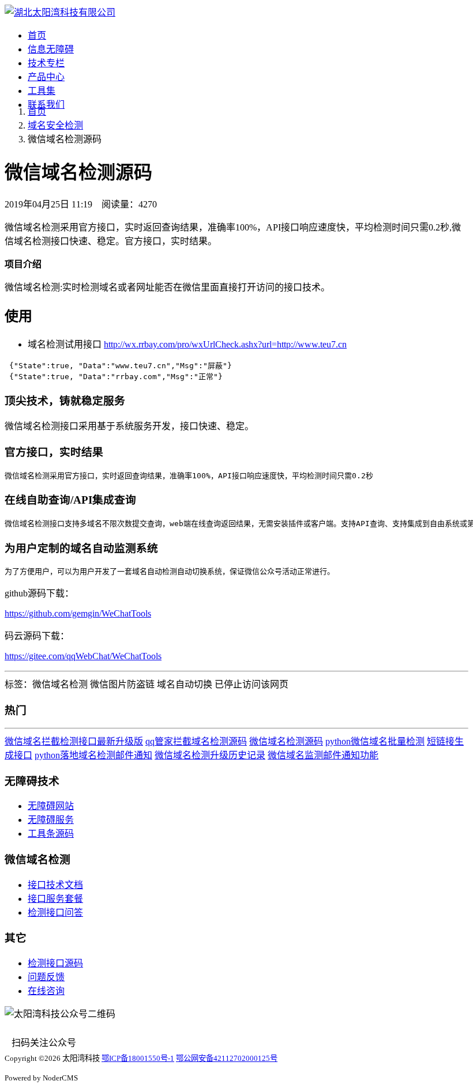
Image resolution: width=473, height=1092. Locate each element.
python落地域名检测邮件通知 (93, 755)
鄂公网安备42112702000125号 (226, 1058)
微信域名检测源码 (286, 741)
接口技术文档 (55, 885)
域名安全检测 (55, 125)
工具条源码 (51, 833)
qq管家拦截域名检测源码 (196, 741)
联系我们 (46, 104)
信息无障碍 (51, 49)
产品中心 (46, 77)
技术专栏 (46, 63)
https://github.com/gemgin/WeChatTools (78, 613)
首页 (37, 35)
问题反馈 (46, 977)
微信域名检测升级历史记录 (210, 755)
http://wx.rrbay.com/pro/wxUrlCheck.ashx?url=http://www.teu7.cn (225, 344)
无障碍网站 (51, 806)
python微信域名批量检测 (375, 741)
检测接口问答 (55, 912)
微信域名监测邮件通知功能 (323, 755)
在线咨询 (46, 991)
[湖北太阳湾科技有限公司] (60, 12)
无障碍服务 (51, 820)
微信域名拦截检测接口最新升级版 (74, 741)
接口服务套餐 (55, 899)
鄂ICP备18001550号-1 (138, 1058)
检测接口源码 (55, 963)
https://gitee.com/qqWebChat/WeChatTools (83, 656)
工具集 (41, 91)
